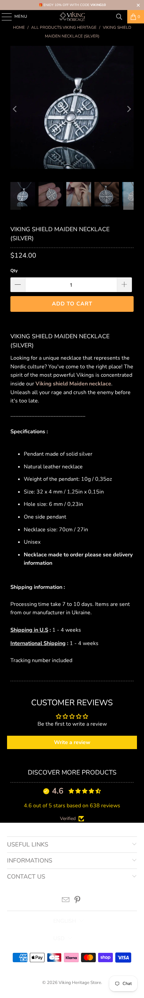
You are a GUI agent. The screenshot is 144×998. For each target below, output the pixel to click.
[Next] (128, 109)
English (64, 921)
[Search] (119, 16)
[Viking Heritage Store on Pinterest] (78, 901)
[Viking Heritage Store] (72, 16)
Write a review (72, 742)
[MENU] (3, 16)
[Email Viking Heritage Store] (66, 901)
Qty (14, 271)
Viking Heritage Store (80, 983)
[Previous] (15, 109)
